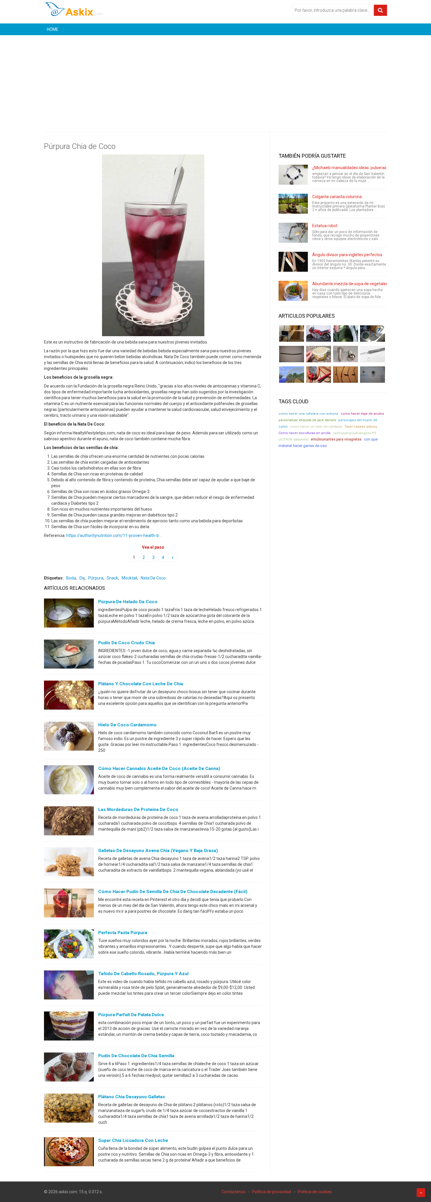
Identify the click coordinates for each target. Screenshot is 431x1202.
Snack (112, 578)
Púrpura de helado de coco (127, 601)
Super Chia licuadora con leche (133, 1140)
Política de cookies (315, 1191)
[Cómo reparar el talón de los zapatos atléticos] (345, 333)
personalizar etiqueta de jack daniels (307, 420)
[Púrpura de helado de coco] (69, 614)
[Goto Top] (421, 1193)
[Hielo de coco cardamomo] (69, 737)
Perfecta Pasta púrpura (122, 932)
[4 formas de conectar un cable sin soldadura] (345, 374)
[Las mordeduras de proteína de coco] (69, 822)
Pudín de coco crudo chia (126, 642)
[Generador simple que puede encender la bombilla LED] (372, 374)
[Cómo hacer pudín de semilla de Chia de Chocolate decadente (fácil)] (69, 904)
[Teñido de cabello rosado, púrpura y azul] (69, 986)
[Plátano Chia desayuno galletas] (69, 1109)
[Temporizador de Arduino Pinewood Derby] (292, 333)
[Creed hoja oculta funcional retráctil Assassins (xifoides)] (372, 354)
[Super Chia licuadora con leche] (69, 1153)
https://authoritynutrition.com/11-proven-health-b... (114, 535)
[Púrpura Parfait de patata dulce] (69, 1027)
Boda (71, 578)
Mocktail (129, 578)
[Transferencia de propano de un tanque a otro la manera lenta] (372, 333)
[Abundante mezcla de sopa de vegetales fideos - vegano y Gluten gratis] (293, 291)
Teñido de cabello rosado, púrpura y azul (143, 973)
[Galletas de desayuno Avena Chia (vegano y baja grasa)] (69, 863)
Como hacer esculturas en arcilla (304, 433)
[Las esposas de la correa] (292, 354)
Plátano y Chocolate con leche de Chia (140, 683)
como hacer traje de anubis (362, 414)
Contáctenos (233, 1191)
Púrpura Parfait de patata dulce (131, 1014)
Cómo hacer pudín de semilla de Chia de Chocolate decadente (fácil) (172, 891)
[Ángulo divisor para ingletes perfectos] (293, 262)
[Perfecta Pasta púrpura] (69, 945)
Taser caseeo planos (361, 427)
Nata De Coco (153, 578)
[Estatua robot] (293, 233)
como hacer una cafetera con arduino (308, 414)
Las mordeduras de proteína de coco (138, 809)
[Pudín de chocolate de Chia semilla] (69, 1068)
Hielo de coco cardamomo (127, 724)
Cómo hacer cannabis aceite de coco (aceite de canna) (159, 768)
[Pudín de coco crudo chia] (69, 655)
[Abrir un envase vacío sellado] (319, 354)
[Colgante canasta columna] (293, 204)
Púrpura (95, 578)
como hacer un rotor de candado (316, 427)
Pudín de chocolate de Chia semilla (136, 1055)
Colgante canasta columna (337, 196)
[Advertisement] (215, 79)
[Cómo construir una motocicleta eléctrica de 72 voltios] (319, 333)
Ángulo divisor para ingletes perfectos (347, 254)
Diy (82, 578)
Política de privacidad (271, 1191)
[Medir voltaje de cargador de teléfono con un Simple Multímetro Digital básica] (319, 374)
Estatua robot (324, 225)
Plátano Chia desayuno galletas (131, 1096)
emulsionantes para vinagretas (336, 439)
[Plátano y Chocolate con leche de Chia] (69, 696)
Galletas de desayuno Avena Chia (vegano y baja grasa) (158, 850)
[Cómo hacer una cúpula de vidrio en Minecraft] (292, 374)
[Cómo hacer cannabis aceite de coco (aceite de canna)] (69, 781)
